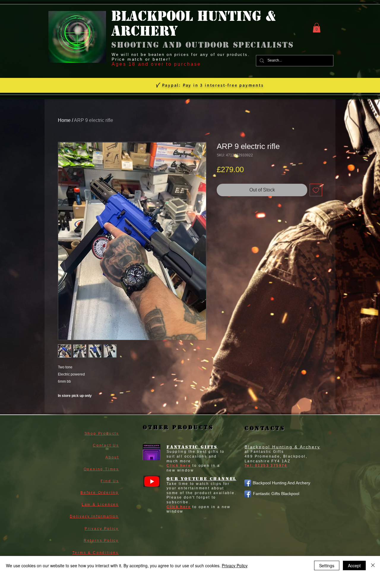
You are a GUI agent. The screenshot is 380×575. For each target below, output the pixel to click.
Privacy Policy (235, 565)
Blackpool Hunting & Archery (282, 446)
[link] (317, 27)
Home (64, 120)
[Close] (372, 565)
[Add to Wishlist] (316, 190)
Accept (354, 565)
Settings (326, 565)
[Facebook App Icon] (247, 483)
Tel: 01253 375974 (266, 466)
